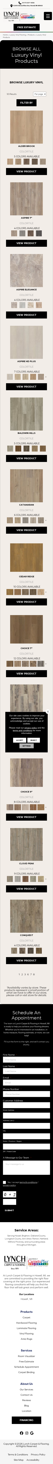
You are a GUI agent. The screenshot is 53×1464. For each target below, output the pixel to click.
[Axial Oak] (26, 701)
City (4, 1131)
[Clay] (39, 305)
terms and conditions (22, 730)
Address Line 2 (8, 1120)
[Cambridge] (17, 376)
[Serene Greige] (43, 161)
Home (5, 35)
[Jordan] (30, 305)
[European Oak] (39, 950)
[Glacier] (18, 448)
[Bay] (26, 629)
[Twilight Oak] (26, 772)
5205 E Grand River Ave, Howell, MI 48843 (28, 5)
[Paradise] (33, 879)
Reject (33, 740)
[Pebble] (26, 270)
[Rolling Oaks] (30, 950)
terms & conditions (28, 1182)
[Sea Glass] (40, 520)
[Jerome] (17, 663)
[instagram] (27, 1433)
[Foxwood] (22, 950)
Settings (27, 746)
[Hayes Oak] (25, 807)
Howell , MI (26, 1299)
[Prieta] (34, 448)
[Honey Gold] (26, 127)
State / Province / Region (12, 1141)
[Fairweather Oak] (17, 807)
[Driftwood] (26, 485)
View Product (26, 171)
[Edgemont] (33, 376)
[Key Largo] (40, 879)
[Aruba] (17, 879)
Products (31, 35)
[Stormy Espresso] (34, 161)
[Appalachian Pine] (33, 807)
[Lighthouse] (33, 520)
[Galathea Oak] (40, 663)
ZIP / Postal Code (9, 1151)
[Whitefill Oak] (39, 233)
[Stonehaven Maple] (33, 592)
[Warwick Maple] (25, 592)
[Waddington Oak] (40, 807)
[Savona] (25, 376)
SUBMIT (9, 1210)
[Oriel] (26, 342)
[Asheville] (26, 916)
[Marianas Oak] (33, 663)
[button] (27, 27)
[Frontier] (26, 448)
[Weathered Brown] (26, 161)
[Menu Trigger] (48, 16)
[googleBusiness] (32, 1433)
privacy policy (9, 1185)
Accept (19, 740)
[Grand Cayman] (25, 879)
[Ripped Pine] (30, 233)
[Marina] (17, 520)
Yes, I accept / (20, 1184)
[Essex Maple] (26, 557)
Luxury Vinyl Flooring (18, 35)
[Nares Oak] (25, 663)
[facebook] (22, 1433)
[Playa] (26, 844)
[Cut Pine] (26, 198)
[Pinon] (43, 448)
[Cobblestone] (26, 414)
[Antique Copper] (18, 161)
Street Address (8, 1110)
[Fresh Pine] (22, 233)
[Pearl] (22, 305)
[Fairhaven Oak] (17, 592)
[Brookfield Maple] (40, 592)
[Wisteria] (40, 376)
